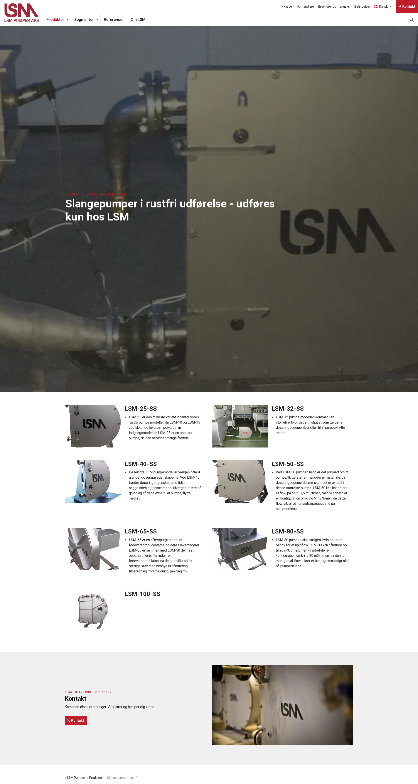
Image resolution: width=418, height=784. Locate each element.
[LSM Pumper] (21, 13)
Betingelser (362, 6)
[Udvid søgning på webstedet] (411, 19)
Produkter (55, 19)
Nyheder (287, 6)
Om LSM (138, 19)
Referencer (114, 19)
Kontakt (408, 6)
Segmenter (84, 19)
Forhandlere (305, 6)
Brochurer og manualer (334, 6)
